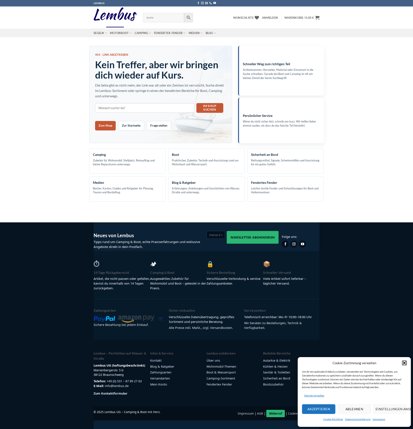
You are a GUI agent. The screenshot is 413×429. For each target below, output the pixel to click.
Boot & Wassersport (221, 372)
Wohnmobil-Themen (221, 366)
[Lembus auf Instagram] (293, 244)
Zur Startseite (131, 125)
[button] (404, 363)
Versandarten (160, 378)
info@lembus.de (117, 386)
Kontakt (156, 360)
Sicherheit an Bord (276, 378)
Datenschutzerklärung (357, 419)
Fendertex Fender (219, 384)
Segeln (99, 33)
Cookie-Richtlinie (333, 419)
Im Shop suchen (209, 107)
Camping (141, 33)
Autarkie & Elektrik (276, 360)
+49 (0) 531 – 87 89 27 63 (124, 381)
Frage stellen (158, 125)
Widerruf (275, 413)
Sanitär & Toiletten (276, 372)
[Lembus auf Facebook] (285, 244)
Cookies (293, 413)
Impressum (379, 419)
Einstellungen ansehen (391, 409)
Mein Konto (158, 384)
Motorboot (119, 33)
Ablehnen (354, 409)
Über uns (213, 360)
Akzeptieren (318, 409)
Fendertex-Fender (168, 33)
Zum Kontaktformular (111, 393)
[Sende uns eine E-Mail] (206, 3)
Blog (209, 33)
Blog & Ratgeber (162, 366)
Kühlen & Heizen (275, 366)
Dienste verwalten (314, 395)
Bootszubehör (273, 384)
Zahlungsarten (160, 372)
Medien (194, 33)
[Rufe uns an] (210, 3)
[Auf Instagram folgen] (202, 3)
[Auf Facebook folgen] (198, 3)
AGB (260, 413)
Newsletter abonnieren (253, 237)
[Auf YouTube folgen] (214, 3)
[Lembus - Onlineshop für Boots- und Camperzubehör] (115, 17)
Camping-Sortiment (220, 378)
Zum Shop (105, 125)
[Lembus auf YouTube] (302, 244)
